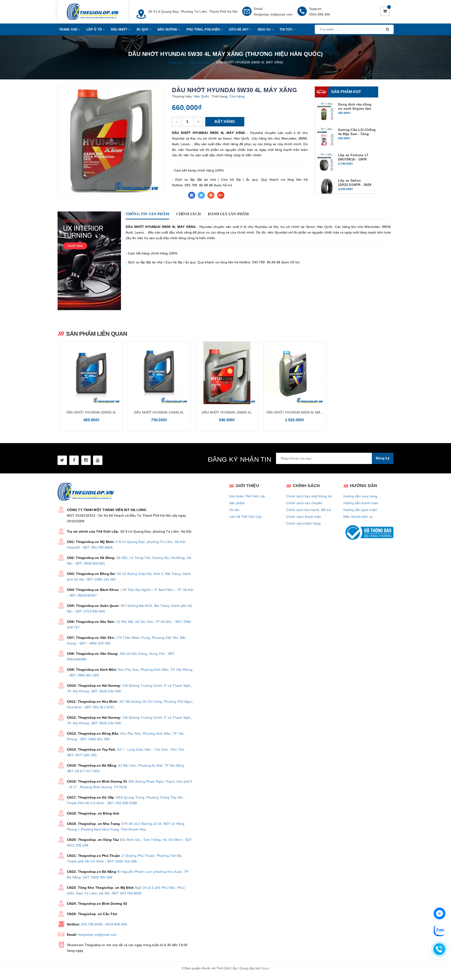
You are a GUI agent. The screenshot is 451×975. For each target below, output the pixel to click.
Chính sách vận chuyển (304, 503)
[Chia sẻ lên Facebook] (191, 195)
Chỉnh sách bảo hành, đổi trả (308, 510)
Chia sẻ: (179, 195)
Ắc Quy (143, 29)
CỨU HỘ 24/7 (239, 29)
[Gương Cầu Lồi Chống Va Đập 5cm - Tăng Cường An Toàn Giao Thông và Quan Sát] (326, 137)
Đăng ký (382, 458)
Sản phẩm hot (346, 92)
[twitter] (62, 460)
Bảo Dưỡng (168, 29)
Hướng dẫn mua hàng (360, 496)
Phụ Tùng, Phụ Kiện (204, 29)
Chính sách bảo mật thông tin (309, 496)
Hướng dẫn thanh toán (360, 503)
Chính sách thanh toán (303, 517)
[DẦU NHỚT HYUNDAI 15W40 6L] (159, 373)
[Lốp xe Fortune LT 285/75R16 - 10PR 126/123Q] (326, 162)
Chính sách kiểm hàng (303, 523)
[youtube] (97, 460)
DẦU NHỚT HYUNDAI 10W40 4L (227, 412)
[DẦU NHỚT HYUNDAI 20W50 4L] (91, 373)
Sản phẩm (237, 503)
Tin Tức (286, 29)
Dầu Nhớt (119, 29)
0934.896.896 (319, 14)
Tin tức (234, 510)
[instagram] (86, 460)
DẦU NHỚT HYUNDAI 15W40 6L (159, 412)
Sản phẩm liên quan (96, 333)
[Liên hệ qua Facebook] (439, 913)
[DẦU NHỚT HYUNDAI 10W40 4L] (227, 373)
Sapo (265, 968)
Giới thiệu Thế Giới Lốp (247, 496)
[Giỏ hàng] (385, 11)
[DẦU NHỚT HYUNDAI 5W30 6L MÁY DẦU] (294, 373)
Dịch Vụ (265, 29)
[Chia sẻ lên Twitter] (201, 195)
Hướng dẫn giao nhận (360, 510)
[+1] (220, 195)
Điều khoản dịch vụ (358, 517)
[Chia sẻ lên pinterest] (210, 195)
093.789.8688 (91, 924)
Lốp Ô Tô (94, 29)
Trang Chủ (68, 29)
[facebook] (74, 460)
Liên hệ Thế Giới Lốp (245, 517)
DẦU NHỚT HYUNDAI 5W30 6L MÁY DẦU (295, 412)
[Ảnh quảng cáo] (90, 260)
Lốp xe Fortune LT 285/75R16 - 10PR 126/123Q (353, 159)
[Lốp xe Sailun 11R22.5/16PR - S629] (326, 187)
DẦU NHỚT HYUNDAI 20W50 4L (91, 412)
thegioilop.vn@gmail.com (273, 14)
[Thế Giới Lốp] (93, 12)
